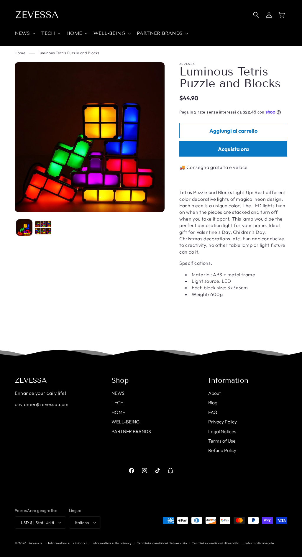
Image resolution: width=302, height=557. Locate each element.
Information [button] (228, 380)
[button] (24, 33)
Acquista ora (233, 149)
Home (20, 52)
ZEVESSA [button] (31, 380)
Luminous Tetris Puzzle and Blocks (68, 52)
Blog (212, 402)
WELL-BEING (125, 422)
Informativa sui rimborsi (67, 543)
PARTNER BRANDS (131, 431)
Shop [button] (120, 380)
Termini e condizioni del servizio (162, 543)
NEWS (117, 393)
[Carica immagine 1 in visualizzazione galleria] (24, 227)
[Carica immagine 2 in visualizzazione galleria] (43, 227)
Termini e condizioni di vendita (215, 543)
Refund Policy (222, 450)
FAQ (212, 412)
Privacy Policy (222, 422)
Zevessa (35, 543)
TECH (117, 402)
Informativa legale (259, 543)
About (214, 393)
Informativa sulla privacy (112, 543)
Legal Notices (222, 431)
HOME (118, 412)
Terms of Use (222, 441)
